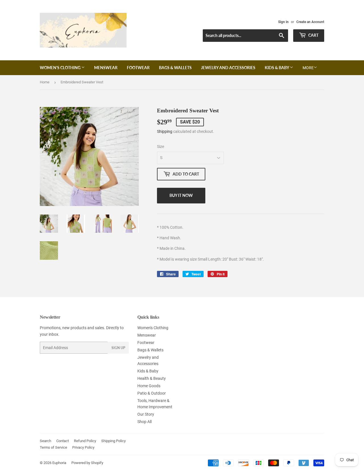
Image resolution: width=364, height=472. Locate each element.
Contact (62, 441)
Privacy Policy (83, 447)
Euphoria (59, 463)
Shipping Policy (113, 441)
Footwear (138, 67)
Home (44, 82)
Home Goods (148, 386)
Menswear (105, 67)
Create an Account (310, 22)
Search (45, 441)
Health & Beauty (151, 378)
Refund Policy (85, 441)
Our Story (145, 414)
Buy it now (181, 195)
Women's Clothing (60, 67)
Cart (312, 35)
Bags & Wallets (175, 67)
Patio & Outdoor (151, 393)
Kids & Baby (277, 67)
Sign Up (118, 348)
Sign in (283, 22)
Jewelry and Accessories (228, 67)
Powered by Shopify (87, 463)
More (308, 67)
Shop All (144, 421)
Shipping (164, 131)
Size (160, 146)
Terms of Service (53, 447)
